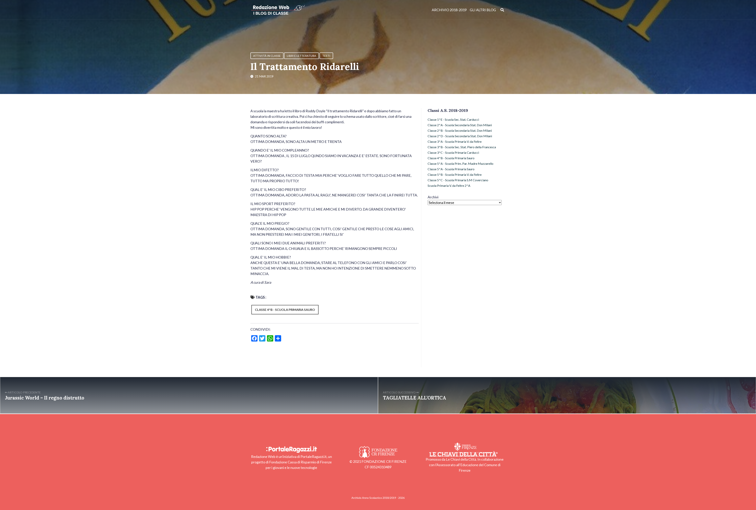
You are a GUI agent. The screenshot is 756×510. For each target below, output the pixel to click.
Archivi (433, 197)
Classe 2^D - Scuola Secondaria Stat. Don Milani (460, 136)
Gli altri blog (483, 10)
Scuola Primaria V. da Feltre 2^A (449, 185)
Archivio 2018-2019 (449, 10)
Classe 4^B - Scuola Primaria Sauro (285, 309)
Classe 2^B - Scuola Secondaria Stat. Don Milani (460, 130)
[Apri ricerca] (502, 10)
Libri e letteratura (301, 55)
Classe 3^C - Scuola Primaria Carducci (453, 152)
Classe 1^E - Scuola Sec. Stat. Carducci (453, 119)
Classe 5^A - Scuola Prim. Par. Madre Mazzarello (460, 163)
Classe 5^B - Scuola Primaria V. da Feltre (455, 174)
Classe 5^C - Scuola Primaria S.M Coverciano (458, 180)
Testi (326, 55)
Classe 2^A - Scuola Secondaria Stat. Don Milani (460, 125)
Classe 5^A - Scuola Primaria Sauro (451, 169)
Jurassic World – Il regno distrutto (44, 398)
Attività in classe (267, 55)
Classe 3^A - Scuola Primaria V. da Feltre (455, 141)
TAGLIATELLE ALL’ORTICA (414, 398)
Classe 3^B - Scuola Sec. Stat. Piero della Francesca (462, 147)
